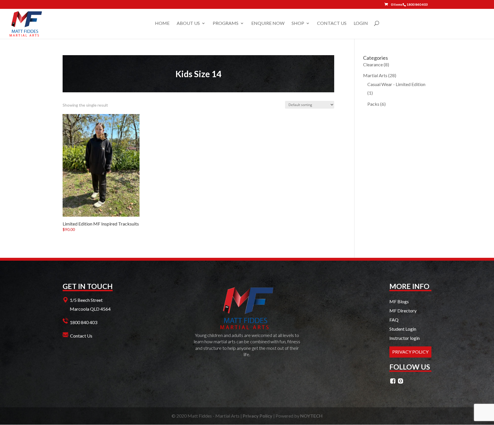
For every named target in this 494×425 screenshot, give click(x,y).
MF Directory (403, 310)
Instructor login (404, 338)
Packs (373, 104)
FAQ (394, 319)
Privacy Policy (257, 415)
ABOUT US (188, 23)
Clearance (373, 64)
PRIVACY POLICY (410, 351)
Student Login (402, 329)
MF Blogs (399, 301)
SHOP (298, 23)
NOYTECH (311, 415)
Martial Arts (375, 75)
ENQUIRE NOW (267, 23)
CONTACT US (331, 23)
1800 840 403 (83, 322)
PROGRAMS (225, 23)
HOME (162, 23)
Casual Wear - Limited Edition (396, 84)
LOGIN (361, 23)
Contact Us (81, 335)
